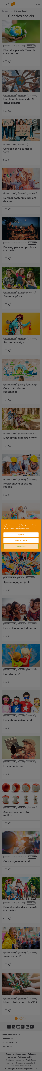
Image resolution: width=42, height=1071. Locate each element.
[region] (21, 536)
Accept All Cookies (21, 540)
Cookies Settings (21, 546)
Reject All (21, 535)
